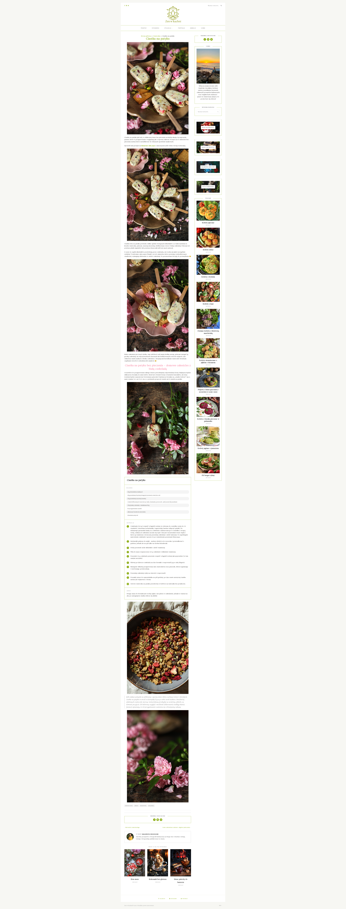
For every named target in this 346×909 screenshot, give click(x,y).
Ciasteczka (156, 36)
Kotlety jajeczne (208, 223)
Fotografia (155, 28)
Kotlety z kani (208, 304)
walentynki (143, 805)
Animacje (193, 28)
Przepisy (144, 28)
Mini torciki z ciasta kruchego (132, 827)
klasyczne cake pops (148, 146)
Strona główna (146, 36)
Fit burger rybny (208, 475)
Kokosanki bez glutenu (158, 879)
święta (136, 805)
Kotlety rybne (208, 250)
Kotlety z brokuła (208, 277)
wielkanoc (151, 805)
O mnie (203, 28)
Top (220, 905)
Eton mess (135, 879)
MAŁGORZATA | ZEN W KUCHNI (150, 834)
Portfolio (181, 28)
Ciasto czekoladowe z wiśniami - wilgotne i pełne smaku (176, 827)
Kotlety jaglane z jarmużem (208, 448)
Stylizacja (167, 28)
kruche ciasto (128, 805)
